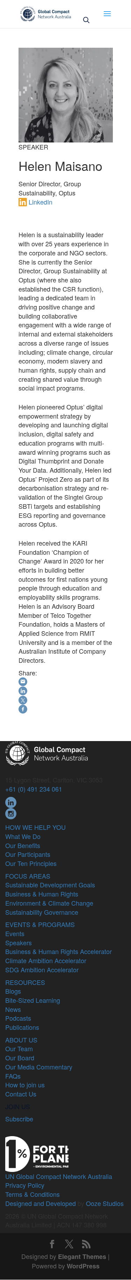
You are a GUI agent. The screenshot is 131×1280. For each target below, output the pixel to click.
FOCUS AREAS (27, 875)
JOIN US (17, 1106)
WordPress (83, 1266)
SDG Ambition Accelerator (42, 969)
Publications (22, 1027)
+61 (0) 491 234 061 (33, 788)
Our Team (19, 1048)
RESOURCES (25, 982)
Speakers (18, 942)
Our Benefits (22, 845)
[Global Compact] (46, 752)
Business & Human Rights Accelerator (58, 951)
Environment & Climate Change (49, 902)
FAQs (13, 1075)
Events (14, 933)
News (13, 1009)
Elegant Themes (82, 1256)
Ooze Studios (105, 1203)
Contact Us (20, 1093)
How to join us (25, 1084)
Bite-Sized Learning (32, 1000)
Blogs (13, 990)
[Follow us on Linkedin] (10, 801)
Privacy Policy (24, 1184)
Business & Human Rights (41, 893)
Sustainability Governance (41, 911)
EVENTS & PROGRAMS (40, 924)
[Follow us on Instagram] (10, 812)
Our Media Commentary (38, 1066)
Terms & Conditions (32, 1194)
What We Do (23, 836)
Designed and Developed (40, 1203)
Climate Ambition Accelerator (45, 960)
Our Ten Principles (31, 863)
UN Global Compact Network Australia (58, 1176)
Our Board (19, 1057)
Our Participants (27, 854)
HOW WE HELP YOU (35, 827)
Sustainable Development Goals (50, 884)
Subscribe (19, 1118)
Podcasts (18, 1017)
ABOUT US (21, 1039)
